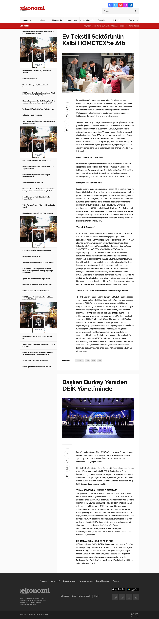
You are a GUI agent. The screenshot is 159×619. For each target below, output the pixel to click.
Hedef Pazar (72, 20)
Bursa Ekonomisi (69, 581)
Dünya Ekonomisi (102, 581)
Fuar (87, 361)
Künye (73, 596)
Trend (131, 20)
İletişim (96, 596)
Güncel (42, 20)
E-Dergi (116, 20)
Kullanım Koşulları (84, 596)
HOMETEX (79, 361)
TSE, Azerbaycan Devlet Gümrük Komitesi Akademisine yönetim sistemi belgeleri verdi (106, 26)
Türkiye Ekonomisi (86, 581)
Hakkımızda (64, 596)
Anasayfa (27, 20)
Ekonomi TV (57, 20)
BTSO (93, 361)
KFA (100, 361)
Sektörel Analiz (87, 20)
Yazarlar (101, 20)
